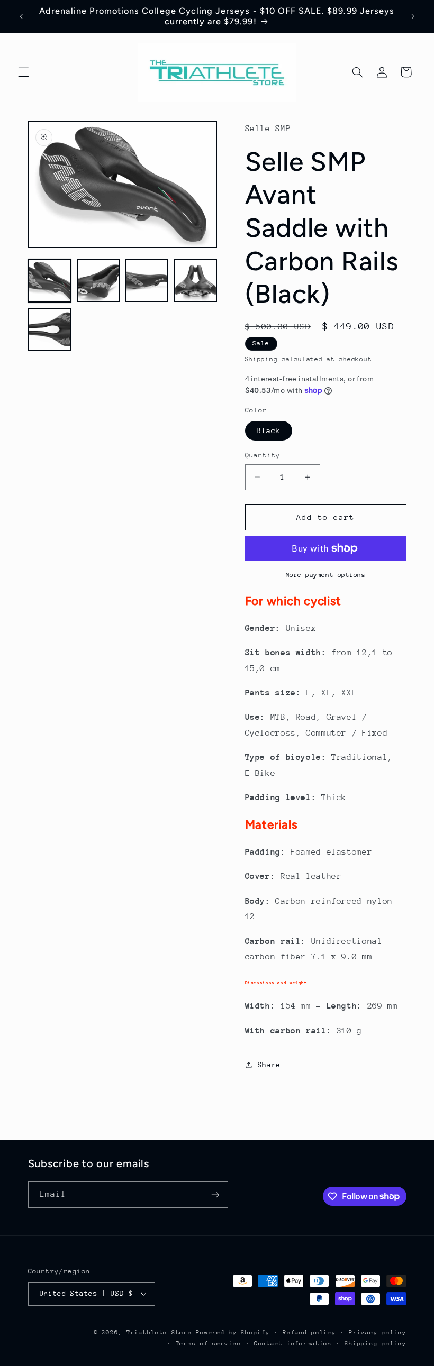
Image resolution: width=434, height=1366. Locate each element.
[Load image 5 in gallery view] (49, 329)
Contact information (293, 1343)
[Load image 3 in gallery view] (147, 280)
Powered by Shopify (232, 1332)
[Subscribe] (215, 1194)
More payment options (326, 575)
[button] (23, 72)
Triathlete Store (159, 1332)
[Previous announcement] (21, 16)
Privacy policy (377, 1332)
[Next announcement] (412, 16)
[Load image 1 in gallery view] (49, 280)
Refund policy (309, 1332)
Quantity (263, 455)
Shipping (261, 359)
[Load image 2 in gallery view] (98, 280)
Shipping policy (375, 1343)
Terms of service (208, 1343)
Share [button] (269, 1064)
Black (269, 430)
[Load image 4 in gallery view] (196, 280)
